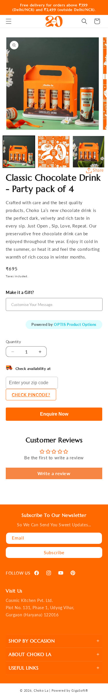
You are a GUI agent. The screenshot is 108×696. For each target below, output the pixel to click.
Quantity (13, 341)
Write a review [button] (53, 473)
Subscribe (54, 552)
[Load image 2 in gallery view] (54, 152)
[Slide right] (99, 152)
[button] (8, 21)
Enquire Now (54, 414)
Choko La (41, 690)
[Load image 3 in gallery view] (89, 152)
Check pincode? (31, 394)
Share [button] (98, 170)
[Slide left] (6, 152)
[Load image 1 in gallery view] (19, 152)
